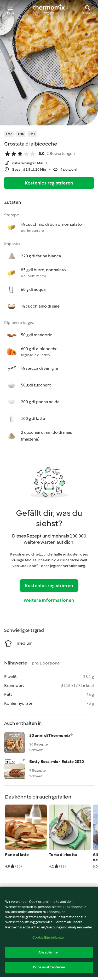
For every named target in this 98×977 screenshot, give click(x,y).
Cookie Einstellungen (49, 937)
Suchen (87, 13)
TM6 (21, 134)
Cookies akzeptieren (49, 967)
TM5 (32, 134)
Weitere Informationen (49, 600)
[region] (49, 932)
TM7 (9, 134)
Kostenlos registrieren (49, 183)
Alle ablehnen (49, 952)
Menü (10, 13)
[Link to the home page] (49, 9)
